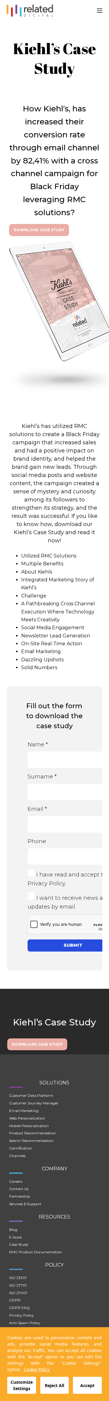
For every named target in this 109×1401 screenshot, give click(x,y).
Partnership (19, 1196)
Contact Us (18, 1188)
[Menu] (99, 10)
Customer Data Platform (31, 1095)
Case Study (18, 1244)
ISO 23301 (18, 1277)
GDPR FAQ (19, 1307)
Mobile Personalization (29, 1125)
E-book (15, 1237)
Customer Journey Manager (33, 1103)
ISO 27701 (18, 1285)
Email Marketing (23, 1110)
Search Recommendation (31, 1140)
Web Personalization (27, 1118)
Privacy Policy (46, 883)
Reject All (54, 1385)
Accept (87, 1385)
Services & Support (25, 1204)
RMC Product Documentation (35, 1252)
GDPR (15, 1300)
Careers (15, 1181)
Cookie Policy (37, 1369)
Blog (13, 1229)
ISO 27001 (18, 1293)
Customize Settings (22, 1385)
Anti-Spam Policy (24, 1322)
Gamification (20, 1148)
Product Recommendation (32, 1133)
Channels (17, 1155)
